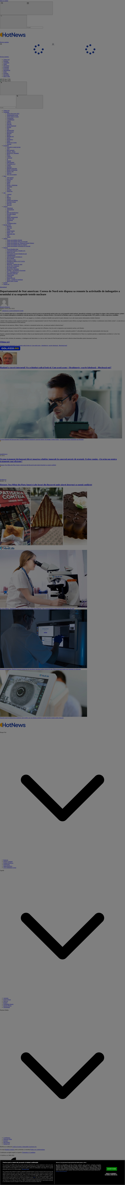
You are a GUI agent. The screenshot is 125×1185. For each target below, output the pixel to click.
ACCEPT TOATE (111, 1169)
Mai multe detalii (25, 1169)
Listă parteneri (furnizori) (61, 1171)
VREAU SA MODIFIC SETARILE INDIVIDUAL (111, 1174)
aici (34, 1177)
